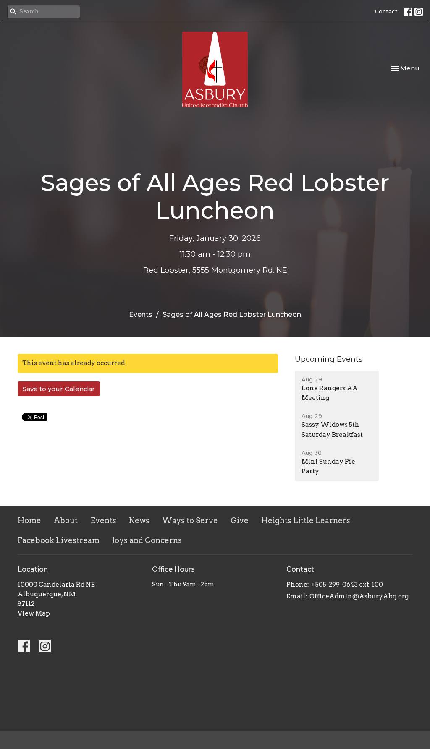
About (66, 520)
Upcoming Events (328, 359)
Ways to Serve (190, 520)
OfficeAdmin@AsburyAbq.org (359, 596)
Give (240, 520)
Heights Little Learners (305, 520)
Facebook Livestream (59, 540)
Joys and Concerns (147, 540)
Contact (386, 11)
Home (29, 520)
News (139, 520)
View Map (34, 613)
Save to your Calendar (59, 389)
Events (140, 314)
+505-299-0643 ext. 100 (347, 584)
